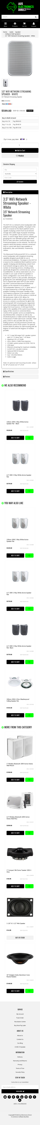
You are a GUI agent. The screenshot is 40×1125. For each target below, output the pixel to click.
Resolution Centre (20, 1022)
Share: (4, 104)
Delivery (20, 1057)
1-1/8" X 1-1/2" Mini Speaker (16, 923)
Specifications (9, 371)
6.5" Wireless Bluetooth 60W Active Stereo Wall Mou (18, 818)
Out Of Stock (20, 937)
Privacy (20, 1064)
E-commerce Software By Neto (20, 1117)
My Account (20, 1014)
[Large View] (6, 83)
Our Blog (20, 1043)
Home (5, 32)
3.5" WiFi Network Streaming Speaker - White (20, 36)
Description (8, 192)
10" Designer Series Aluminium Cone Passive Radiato (18, 976)
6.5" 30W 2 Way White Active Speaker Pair (19, 476)
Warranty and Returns (20, 1061)
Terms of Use (20, 1068)
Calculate (20, 182)
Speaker (18, 32)
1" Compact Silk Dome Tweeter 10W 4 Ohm (19, 871)
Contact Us (20, 1039)
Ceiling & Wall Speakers (13, 34)
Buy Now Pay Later (20, 1025)
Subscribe (19, 1091)
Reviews (7, 376)
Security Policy (20, 1072)
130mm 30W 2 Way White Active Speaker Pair (17, 540)
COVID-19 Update (20, 1047)
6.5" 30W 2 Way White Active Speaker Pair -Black (19, 647)
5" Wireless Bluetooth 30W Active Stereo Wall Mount (20, 764)
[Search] (35, 17)
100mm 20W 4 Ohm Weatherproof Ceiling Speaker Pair (18, 700)
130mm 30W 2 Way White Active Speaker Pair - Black (17, 422)
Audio (11, 32)
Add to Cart (21, 150)
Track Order (20, 1018)
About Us (20, 1035)
